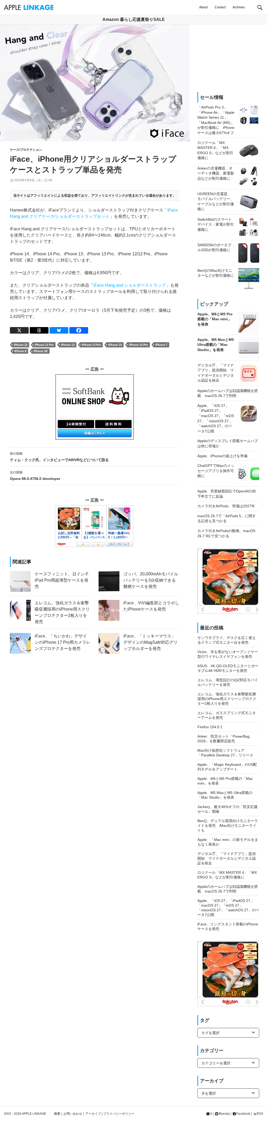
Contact (220, 7)
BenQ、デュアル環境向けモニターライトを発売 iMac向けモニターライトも (227, 825)
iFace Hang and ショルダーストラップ (129, 285)
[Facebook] (78, 330)
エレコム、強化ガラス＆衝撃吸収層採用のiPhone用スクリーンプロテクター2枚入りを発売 (226, 699)
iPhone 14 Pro (138, 344)
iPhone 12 (20, 344)
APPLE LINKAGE (34, 1114)
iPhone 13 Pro (91, 344)
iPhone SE (41, 351)
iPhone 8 (20, 351)
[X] (19, 330)
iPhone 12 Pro (44, 344)
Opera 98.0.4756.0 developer (35, 476)
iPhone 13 (68, 344)
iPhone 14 (115, 344)
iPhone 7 (161, 344)
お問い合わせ (72, 1114)
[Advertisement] (228, 58)
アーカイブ (93, 1114)
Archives (239, 7)
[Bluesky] (59, 330)
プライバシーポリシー (119, 1114)
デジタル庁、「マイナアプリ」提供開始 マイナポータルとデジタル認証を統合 (226, 858)
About (203, 7)
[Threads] (39, 330)
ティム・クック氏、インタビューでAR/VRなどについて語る (59, 457)
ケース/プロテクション (26, 150)
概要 (57, 1114)
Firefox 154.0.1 (209, 727)
